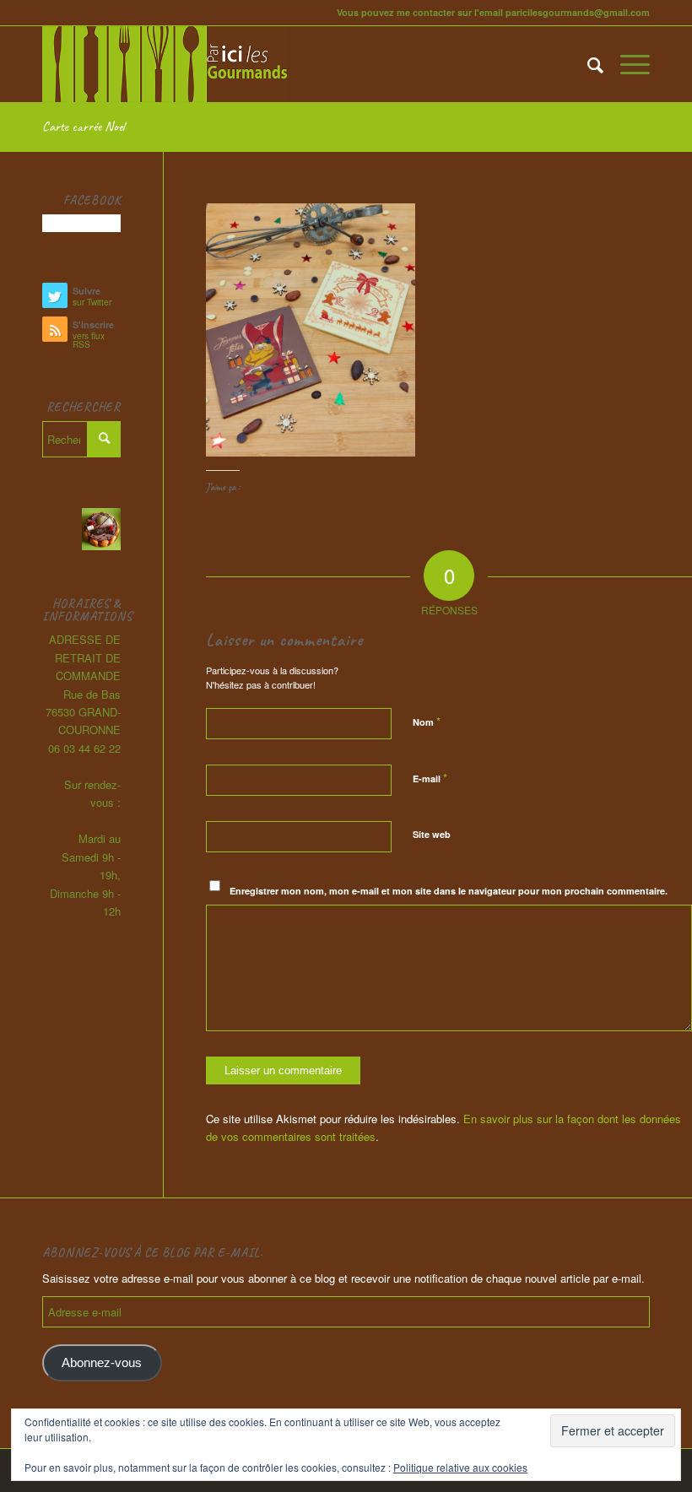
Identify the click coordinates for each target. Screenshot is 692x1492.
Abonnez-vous (102, 1363)
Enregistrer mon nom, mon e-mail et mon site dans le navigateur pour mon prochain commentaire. (449, 890)
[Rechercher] (586, 64)
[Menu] (626, 64)
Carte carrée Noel (83, 126)
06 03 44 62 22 (84, 748)
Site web (432, 834)
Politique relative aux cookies (460, 1467)
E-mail (430, 778)
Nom (427, 721)
